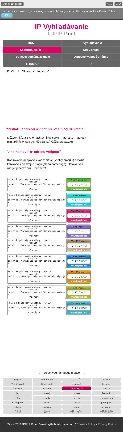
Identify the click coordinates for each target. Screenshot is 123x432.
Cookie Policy (107, 11)
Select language (12, 3)
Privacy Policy (107, 424)
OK (7, 15)
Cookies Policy (86, 424)
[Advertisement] (62, 99)
